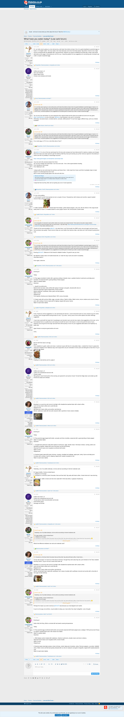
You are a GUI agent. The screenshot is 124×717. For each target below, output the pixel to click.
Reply (98, 62)
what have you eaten (73, 41)
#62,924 (97, 129)
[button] (43, 6)
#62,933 (97, 402)
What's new (39, 6)
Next (57, 44)
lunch (62, 41)
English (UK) (28, 703)
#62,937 (97, 527)
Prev (27, 44)
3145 (34, 44)
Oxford (31, 416)
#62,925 (97, 149)
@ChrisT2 (40, 252)
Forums (32, 6)
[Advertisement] (62, 20)
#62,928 (97, 240)
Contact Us (71, 703)
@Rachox (57, 117)
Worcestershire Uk (28, 162)
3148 (44, 44)
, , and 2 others (47, 65)
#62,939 (97, 589)
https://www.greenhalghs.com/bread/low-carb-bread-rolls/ (48, 158)
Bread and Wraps (39, 176)
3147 (41, 44)
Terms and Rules (79, 703)
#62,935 (97, 466)
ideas (54, 41)
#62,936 (97, 494)
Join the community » (114, 708)
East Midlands (29, 82)
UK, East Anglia (29, 60)
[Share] (95, 47)
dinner (48, 41)
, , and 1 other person (49, 265)
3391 (53, 44)
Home (26, 6)
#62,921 (97, 46)
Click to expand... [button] (67, 541)
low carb (58, 41)
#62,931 (97, 340)
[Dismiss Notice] (98, 31)
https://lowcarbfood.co (39, 117)
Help (93, 703)
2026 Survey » (67, 32)
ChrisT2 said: (37, 104)
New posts (26, 9)
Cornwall (30, 113)
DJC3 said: (37, 220)
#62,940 (97, 617)
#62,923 (97, 102)
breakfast (44, 41)
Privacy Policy (87, 703)
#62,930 (97, 311)
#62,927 (97, 218)
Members (47, 6)
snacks (66, 41)
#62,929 (97, 269)
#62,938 (97, 552)
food (51, 41)
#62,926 (97, 193)
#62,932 (97, 368)
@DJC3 (38, 152)
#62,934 (97, 429)
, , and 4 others (47, 189)
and (42, 548)
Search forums (33, 9)
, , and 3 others (45, 125)
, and (43, 98)
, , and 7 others (45, 214)
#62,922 (97, 68)
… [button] (31, 44)
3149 (48, 44)
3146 (37, 44)
